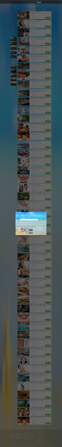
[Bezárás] (47, 211)
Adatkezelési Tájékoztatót (23, 222)
